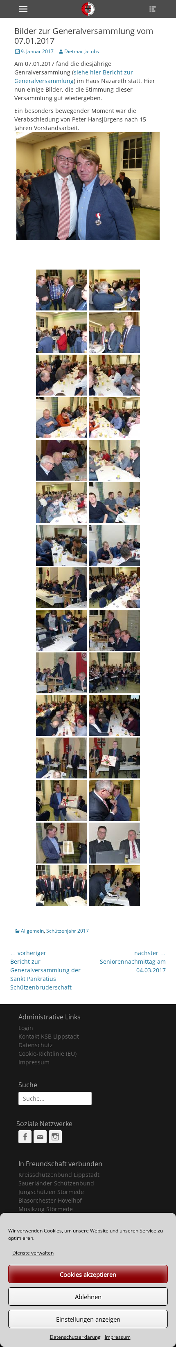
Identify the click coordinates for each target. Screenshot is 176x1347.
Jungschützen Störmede (51, 1192)
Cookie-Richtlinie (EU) (47, 1053)
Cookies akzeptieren (88, 1274)
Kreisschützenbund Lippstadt (58, 1174)
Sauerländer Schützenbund (56, 1183)
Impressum (118, 1337)
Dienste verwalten (33, 1252)
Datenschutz (35, 1045)
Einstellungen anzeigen (88, 1319)
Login (25, 1028)
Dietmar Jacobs (81, 51)
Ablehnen (88, 1297)
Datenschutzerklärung (75, 1337)
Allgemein (32, 930)
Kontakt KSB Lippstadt (48, 1036)
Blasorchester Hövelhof (50, 1200)
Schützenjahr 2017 (67, 930)
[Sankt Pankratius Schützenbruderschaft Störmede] (88, 9)
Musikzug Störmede (45, 1209)
